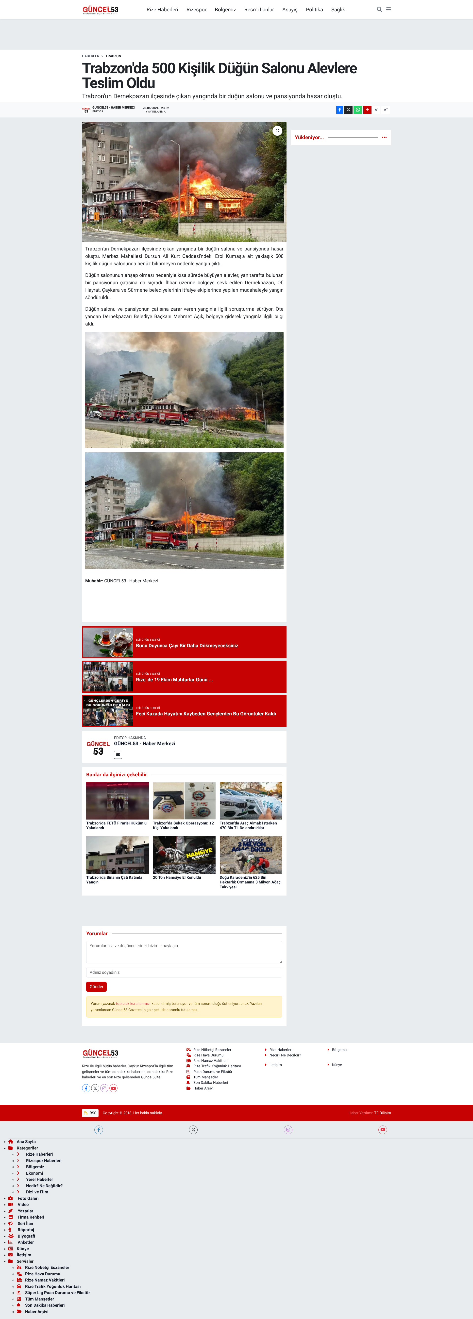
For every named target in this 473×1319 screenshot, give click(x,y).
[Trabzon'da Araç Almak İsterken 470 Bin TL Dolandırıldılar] (251, 800)
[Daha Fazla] (367, 110)
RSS (92, 1113)
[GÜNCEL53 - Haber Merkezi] (98, 746)
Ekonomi (34, 1173)
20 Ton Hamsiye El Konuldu (177, 877)
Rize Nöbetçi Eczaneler (212, 1050)
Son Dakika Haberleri (210, 1082)
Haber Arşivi (203, 1088)
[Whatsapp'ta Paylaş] (358, 110)
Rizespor (196, 9)
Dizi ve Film (36, 1191)
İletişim (276, 1065)
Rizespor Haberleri (43, 1160)
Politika (314, 9)
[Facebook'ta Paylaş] (339, 110)
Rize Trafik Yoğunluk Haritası (217, 1066)
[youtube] (382, 1130)
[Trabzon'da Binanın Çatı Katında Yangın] (117, 854)
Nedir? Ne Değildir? (285, 1055)
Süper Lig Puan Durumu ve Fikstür (57, 1292)
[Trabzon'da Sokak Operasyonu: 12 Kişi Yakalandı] (184, 800)
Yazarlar (25, 1210)
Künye (337, 1065)
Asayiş (290, 9)
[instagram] (288, 1130)
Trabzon (113, 56)
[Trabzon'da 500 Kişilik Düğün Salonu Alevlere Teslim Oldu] (184, 182)
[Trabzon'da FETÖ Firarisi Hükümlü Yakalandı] (117, 800)
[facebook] (98, 1130)
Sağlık (338, 9)
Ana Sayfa (26, 1141)
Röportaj (25, 1229)
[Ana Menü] (388, 9)
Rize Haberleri (162, 9)
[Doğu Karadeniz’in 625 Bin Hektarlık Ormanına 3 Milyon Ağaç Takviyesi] (251, 854)
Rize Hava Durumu (208, 1055)
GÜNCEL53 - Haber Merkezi (144, 743)
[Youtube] (113, 1088)
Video (23, 1204)
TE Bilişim (382, 1113)
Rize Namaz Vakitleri (210, 1060)
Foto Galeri (28, 1198)
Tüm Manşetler (205, 1077)
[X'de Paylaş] (348, 110)
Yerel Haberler (39, 1179)
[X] (95, 1088)
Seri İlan (25, 1223)
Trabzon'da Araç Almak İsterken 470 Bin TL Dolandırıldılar (248, 825)
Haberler (90, 56)
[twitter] (193, 1130)
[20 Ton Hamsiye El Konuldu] (184, 854)
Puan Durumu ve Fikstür (212, 1072)
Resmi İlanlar (259, 9)
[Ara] (379, 9)
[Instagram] (104, 1088)
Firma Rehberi (30, 1217)
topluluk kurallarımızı (134, 1003)
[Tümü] (384, 137)
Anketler (25, 1242)
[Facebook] (86, 1088)
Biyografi (26, 1236)
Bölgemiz (225, 9)
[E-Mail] (118, 755)
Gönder (96, 986)
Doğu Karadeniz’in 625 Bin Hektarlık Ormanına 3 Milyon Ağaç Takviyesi (250, 882)
